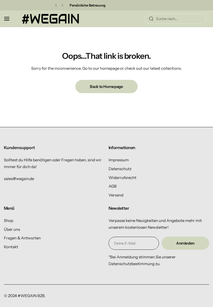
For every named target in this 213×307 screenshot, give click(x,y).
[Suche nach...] (151, 19)
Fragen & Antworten (22, 237)
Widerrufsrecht (122, 177)
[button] (56, 5)
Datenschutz (120, 168)
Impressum (119, 159)
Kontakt (11, 246)
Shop (8, 220)
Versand (116, 195)
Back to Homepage (106, 86)
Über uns (12, 229)
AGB (113, 186)
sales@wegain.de (19, 178)
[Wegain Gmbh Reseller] (50, 18)
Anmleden (185, 243)
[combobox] (175, 19)
